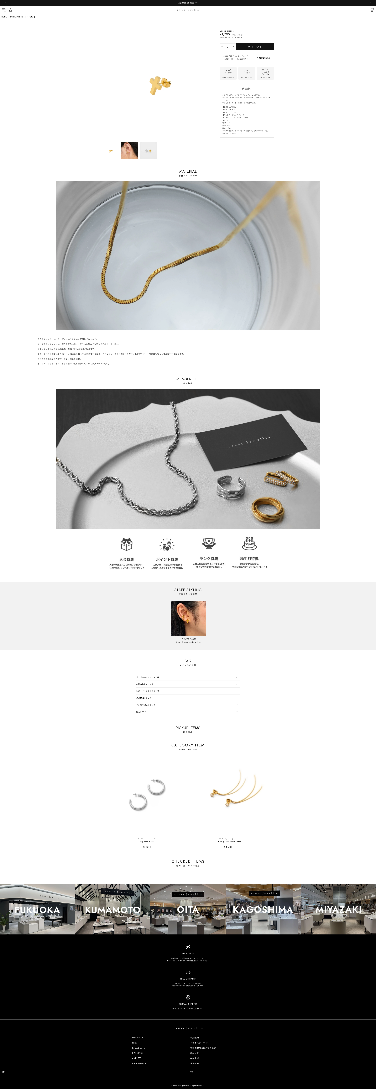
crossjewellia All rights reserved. (191, 1085)
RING (134, 1042)
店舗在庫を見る (264, 55)
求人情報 (194, 1063)
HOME (4, 16)
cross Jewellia (16, 16)
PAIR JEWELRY (139, 1063)
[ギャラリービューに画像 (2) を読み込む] (129, 150)
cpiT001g (30, 16)
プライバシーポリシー (201, 1042)
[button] (3, 9)
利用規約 (194, 1037)
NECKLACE (137, 1037)
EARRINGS (137, 1052)
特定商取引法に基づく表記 (203, 1047)
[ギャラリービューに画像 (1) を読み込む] (110, 150)
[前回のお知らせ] (5, 3)
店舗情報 (194, 1058)
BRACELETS (138, 1047)
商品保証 (194, 1052)
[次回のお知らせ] (370, 3)
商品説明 (246, 86)
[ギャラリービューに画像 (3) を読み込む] (148, 150)
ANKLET (136, 1058)
